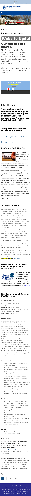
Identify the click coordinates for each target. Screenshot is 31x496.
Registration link (7, 142)
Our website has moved (12, 33)
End (16, 478)
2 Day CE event (8, 105)
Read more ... (5, 198)
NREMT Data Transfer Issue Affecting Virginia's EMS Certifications (14, 266)
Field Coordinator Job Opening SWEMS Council (15, 295)
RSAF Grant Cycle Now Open (14, 148)
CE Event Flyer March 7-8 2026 (14, 136)
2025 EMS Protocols (10, 205)
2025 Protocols (17, 258)
